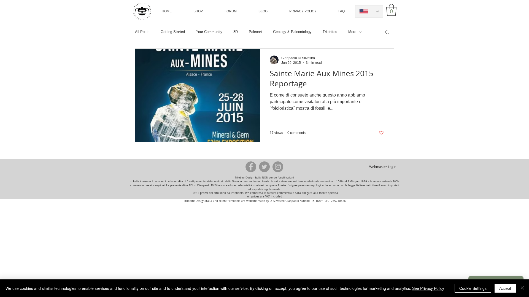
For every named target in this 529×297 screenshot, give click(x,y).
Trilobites (330, 32)
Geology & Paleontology (292, 32)
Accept (505, 288)
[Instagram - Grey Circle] (277, 166)
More (352, 32)
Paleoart (255, 32)
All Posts (142, 32)
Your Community (209, 32)
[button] (198, 11)
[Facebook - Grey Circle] (250, 166)
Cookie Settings (473, 288)
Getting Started (173, 32)
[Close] (522, 288)
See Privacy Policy (428, 288)
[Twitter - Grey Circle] (264, 166)
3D (235, 32)
